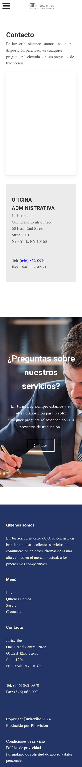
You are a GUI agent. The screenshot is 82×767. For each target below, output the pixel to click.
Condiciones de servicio (25, 741)
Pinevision (39, 725)
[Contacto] (41, 451)
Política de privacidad (23, 747)
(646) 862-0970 (33, 260)
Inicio (11, 592)
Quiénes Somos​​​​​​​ (18, 598)
